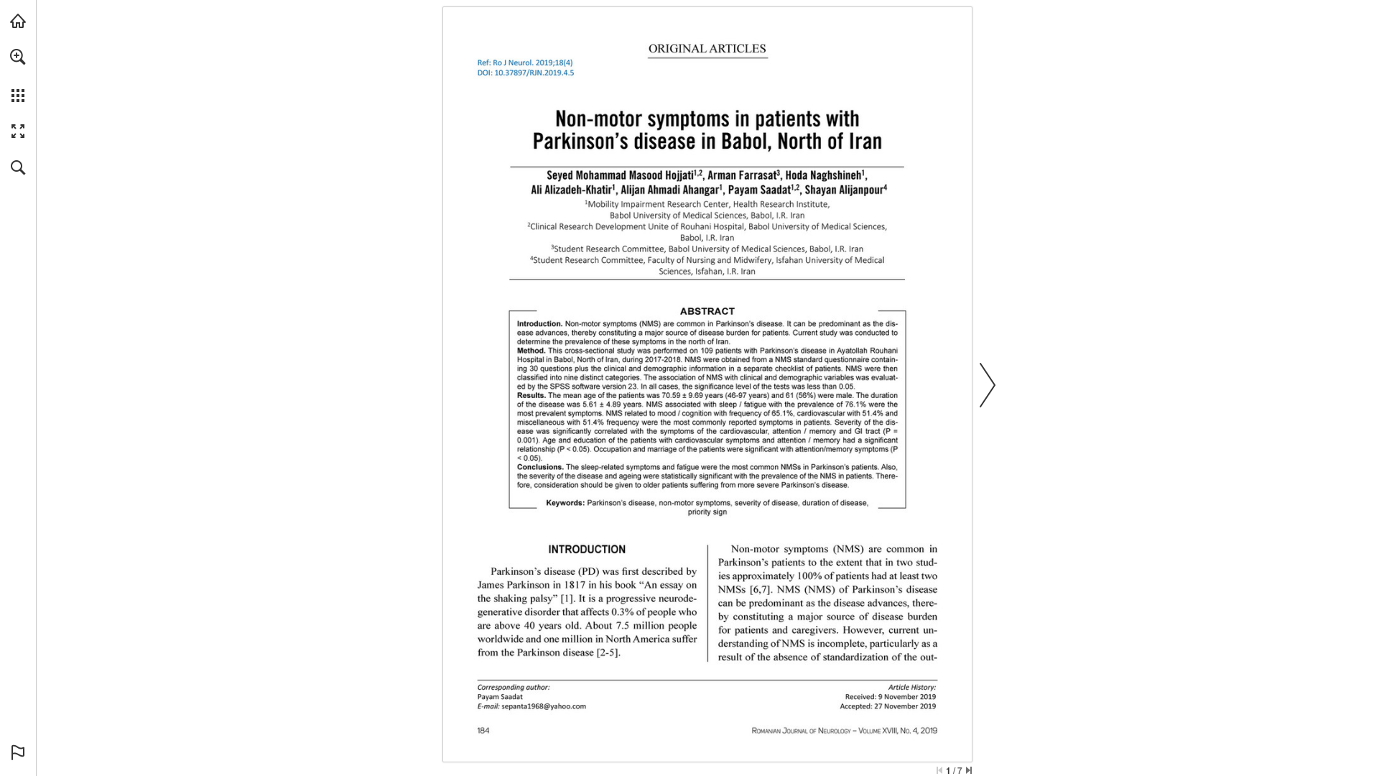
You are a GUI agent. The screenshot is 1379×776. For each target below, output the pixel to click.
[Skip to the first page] (939, 770)
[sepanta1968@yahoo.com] (544, 706)
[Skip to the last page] (969, 770)
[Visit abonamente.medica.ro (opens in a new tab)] (18, 21)
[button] (18, 57)
